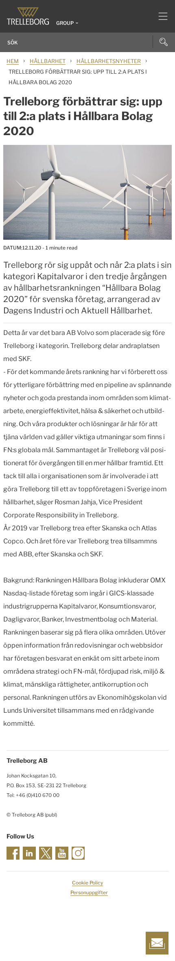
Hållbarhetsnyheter (109, 61)
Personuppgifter (89, 892)
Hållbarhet (48, 61)
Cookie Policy (87, 883)
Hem (13, 61)
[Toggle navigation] (159, 16)
